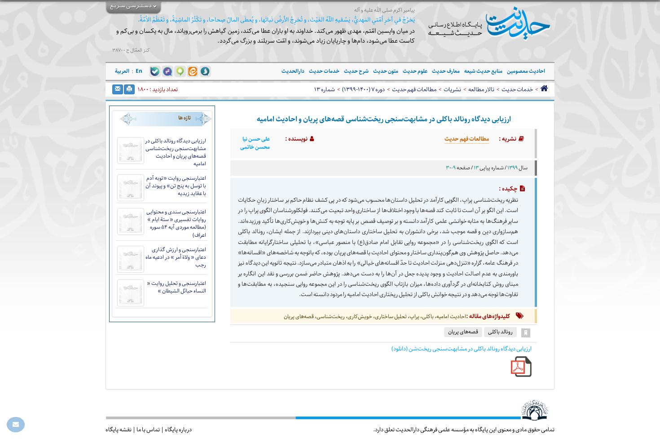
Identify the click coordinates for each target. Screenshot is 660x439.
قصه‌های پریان (463, 332)
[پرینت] (129, 89)
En (139, 71)
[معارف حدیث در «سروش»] (205, 71)
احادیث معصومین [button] (526, 71)
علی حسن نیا (256, 139)
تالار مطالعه (481, 89)
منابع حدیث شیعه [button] (483, 71)
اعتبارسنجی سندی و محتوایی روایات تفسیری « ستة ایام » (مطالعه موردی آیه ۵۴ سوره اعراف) (176, 223)
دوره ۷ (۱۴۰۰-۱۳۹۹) (363, 89)
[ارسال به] (117, 89)
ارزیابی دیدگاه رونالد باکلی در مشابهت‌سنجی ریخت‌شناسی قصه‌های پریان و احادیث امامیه (175, 152)
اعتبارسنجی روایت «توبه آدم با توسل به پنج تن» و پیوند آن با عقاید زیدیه (175, 186)
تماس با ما (148, 429)
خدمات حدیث (517, 89)
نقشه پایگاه (119, 429)
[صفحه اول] (544, 89)
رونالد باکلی (500, 332)
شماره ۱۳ (324, 89)
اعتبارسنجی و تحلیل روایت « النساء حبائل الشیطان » (176, 287)
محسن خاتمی (255, 147)
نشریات (452, 89)
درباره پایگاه (178, 429)
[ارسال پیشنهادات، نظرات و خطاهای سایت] (16, 424)
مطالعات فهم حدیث (414, 89)
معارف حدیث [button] (446, 71)
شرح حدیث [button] (356, 71)
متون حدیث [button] (385, 71)
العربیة (122, 71)
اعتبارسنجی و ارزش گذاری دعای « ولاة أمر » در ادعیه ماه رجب (175, 257)
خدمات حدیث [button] (324, 71)
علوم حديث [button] (415, 71)
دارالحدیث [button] (293, 71)
